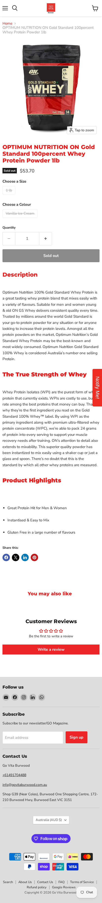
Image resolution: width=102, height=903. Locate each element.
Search (8, 882)
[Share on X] (15, 557)
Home (7, 23)
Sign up (76, 737)
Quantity (9, 228)
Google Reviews (64, 887)
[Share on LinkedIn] (25, 557)
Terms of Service (82, 882)
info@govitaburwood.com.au (24, 784)
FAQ (61, 882)
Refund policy (37, 887)
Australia (49, 820)
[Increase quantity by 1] (45, 238)
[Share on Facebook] (6, 557)
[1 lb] (9, 196)
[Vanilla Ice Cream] (20, 219)
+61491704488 (14, 775)
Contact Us (45, 882)
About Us (25, 882)
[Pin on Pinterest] (34, 557)
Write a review (51, 649)
